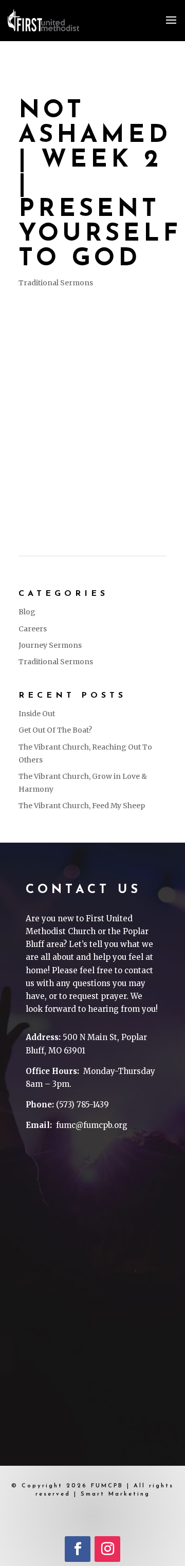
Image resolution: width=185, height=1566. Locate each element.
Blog (26, 611)
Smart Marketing (115, 1494)
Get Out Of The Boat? (55, 730)
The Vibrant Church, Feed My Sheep (81, 805)
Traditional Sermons (55, 282)
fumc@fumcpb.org (91, 1125)
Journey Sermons (50, 645)
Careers (32, 628)
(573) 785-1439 (82, 1104)
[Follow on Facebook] (77, 1549)
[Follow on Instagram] (107, 1549)
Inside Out (36, 713)
